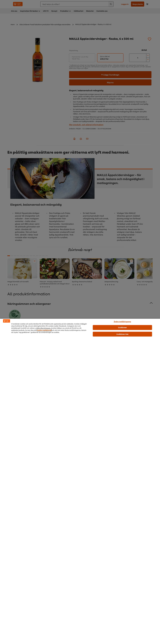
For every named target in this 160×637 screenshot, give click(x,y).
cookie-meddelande (44, 330)
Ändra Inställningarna (122, 321)
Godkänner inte (122, 334)
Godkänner (122, 327)
